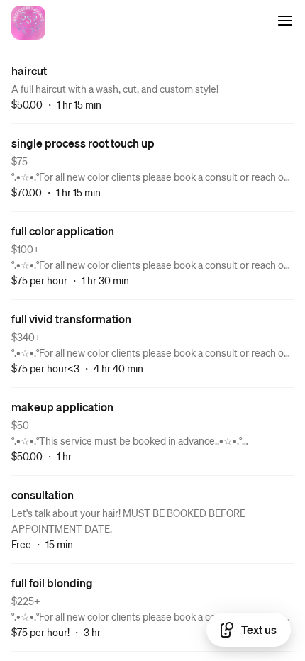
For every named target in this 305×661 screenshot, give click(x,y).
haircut (29, 70)
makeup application (62, 406)
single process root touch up (83, 142)
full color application (62, 230)
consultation (42, 494)
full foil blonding (52, 582)
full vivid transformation (71, 318)
